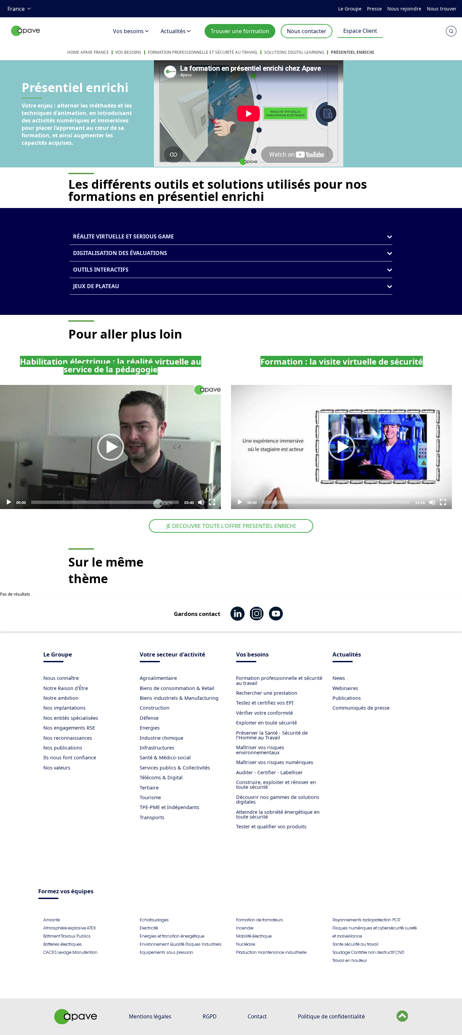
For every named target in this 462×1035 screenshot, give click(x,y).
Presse (374, 8)
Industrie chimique (161, 738)
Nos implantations (64, 708)
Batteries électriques (62, 944)
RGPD (209, 1016)
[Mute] (201, 502)
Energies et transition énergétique (172, 936)
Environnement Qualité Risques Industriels (181, 944)
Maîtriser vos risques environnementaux (260, 749)
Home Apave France (88, 52)
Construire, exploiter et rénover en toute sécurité (276, 784)
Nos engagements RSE (69, 727)
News (338, 678)
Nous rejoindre (404, 8)
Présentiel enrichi (352, 52)
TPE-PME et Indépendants (169, 807)
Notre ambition (60, 698)
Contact (257, 1016)
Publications (346, 698)
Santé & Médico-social (165, 757)
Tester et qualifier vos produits (271, 826)
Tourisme (150, 797)
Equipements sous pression (166, 952)
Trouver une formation (240, 31)
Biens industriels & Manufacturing (179, 698)
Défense (149, 718)
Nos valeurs (56, 767)
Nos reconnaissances (67, 738)
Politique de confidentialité (331, 1016)
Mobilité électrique (254, 936)
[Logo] (25, 38)
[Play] (110, 447)
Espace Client (360, 30)
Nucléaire (245, 944)
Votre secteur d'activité (172, 655)
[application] (110, 447)
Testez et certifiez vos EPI (265, 702)
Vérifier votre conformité (264, 713)
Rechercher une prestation (266, 693)
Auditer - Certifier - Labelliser (269, 772)
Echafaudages (154, 919)
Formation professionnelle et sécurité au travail (203, 52)
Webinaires (345, 688)
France (16, 9)
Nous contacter (306, 31)
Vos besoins (128, 31)
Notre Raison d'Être (65, 688)
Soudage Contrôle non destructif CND (368, 952)
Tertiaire (149, 787)
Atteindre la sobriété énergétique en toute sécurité (278, 814)
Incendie (244, 927)
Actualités (173, 31)
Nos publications (62, 747)
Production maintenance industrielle (271, 952)
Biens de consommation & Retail (177, 688)
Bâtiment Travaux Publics (67, 936)
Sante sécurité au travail (355, 944)
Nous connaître (61, 678)
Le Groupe (350, 8)
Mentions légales (150, 1016)
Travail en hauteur (349, 960)
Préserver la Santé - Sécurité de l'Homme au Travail (272, 735)
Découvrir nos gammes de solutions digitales (277, 799)
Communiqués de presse (361, 708)
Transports (152, 817)
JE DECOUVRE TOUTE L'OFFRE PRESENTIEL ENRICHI (231, 526)
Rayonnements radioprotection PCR (366, 919)
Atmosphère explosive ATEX (69, 927)
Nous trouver (442, 8)
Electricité (149, 927)
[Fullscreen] (212, 502)
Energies (150, 727)
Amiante (51, 919)
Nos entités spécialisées (70, 718)
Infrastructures (157, 747)
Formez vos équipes (65, 892)
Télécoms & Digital (161, 777)
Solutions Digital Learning (294, 52)
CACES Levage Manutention (70, 952)
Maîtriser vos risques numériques (274, 762)
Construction (154, 708)
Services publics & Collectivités (175, 767)
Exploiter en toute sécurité (266, 722)
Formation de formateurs (259, 919)
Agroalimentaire (158, 678)
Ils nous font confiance (69, 757)
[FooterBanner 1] (76, 1022)
